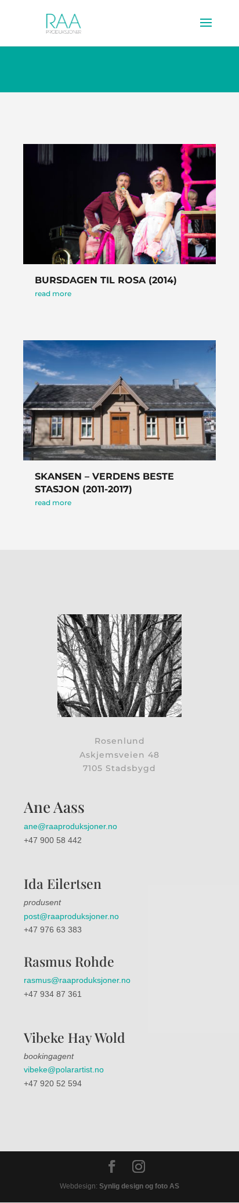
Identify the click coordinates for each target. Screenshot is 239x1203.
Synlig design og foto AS (138, 1186)
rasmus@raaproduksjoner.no (77, 980)
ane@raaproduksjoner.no (70, 826)
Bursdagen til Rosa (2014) (106, 280)
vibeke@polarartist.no (64, 1069)
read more (53, 293)
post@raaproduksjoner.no (71, 916)
